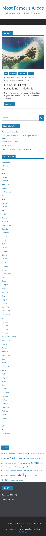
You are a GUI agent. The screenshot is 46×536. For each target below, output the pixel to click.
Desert (4, 255)
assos (17, 458)
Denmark (5, 251)
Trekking (5, 411)
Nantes (4, 318)
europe (34, 463)
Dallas (4, 244)
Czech (4, 240)
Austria (4, 207)
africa (17, 453)
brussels (31, 458)
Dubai (4, 262)
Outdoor (5, 329)
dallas (9, 463)
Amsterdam (6, 184)
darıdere (14, 463)
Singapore (5, 378)
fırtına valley (5, 467)
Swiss (4, 389)
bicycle (27, 458)
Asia (6, 73)
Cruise (4, 236)
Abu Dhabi (6, 162)
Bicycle (4, 218)
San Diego (5, 366)
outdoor (20, 470)
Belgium (5, 210)
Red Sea (5, 352)
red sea (40, 470)
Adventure (6, 166)
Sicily (4, 374)
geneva (11, 467)
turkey (27, 80)
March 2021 (6, 500)
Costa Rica (5, 233)
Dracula (5, 259)
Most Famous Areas (23, 8)
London (4, 303)
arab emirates (5, 458)
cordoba (37, 458)
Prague (4, 348)
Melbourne (6, 311)
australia (22, 458)
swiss (13, 475)
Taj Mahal (5, 392)
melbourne (37, 467)
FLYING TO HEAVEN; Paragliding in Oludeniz (18, 86)
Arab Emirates (7, 192)
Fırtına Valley (6, 274)
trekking (36, 475)
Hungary (5, 285)
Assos (4, 199)
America (5, 181)
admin (8, 77)
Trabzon (5, 400)
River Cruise (6, 355)
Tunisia (4, 415)
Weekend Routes (8, 433)
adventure (11, 454)
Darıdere (5, 248)
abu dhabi (4, 454)
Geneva (4, 281)
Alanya (4, 177)
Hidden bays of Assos (10, 142)
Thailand (5, 396)
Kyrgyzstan (6, 300)
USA (3, 426)
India (4, 288)
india (15, 467)
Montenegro (6, 314)
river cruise (4, 475)
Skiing (4, 381)
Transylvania (6, 404)
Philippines (6, 340)
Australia (5, 203)
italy (18, 467)
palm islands (27, 470)
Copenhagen (6, 225)
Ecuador (5, 266)
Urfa (3, 422)
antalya (42, 454)
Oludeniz (13, 73)
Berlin (4, 214)
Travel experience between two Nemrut (16, 149)
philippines (34, 470)
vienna (11, 480)
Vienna (4, 430)
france (42, 463)
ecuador (27, 463)
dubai (23, 463)
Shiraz (4, 370)
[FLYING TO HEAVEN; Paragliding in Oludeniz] (23, 53)
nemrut (15, 470)
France (4, 277)
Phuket (4, 344)
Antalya (4, 188)
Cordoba (5, 229)
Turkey (31, 73)
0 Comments (30, 77)
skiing (10, 475)
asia (7, 80)
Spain (4, 385)
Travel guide (22, 73)
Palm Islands (6, 333)
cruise (5, 463)
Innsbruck (5, 292)
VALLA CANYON (7, 145)
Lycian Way (6, 307)
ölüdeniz (12, 80)
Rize (3, 359)
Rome (4, 363)
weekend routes (18, 480)
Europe (4, 270)
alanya (22, 454)
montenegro (5, 470)
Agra (3, 173)
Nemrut (5, 322)
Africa (4, 169)
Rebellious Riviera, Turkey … (12, 132)
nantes (11, 470)
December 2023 (8, 495)
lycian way (30, 467)
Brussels (5, 222)
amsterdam (36, 454)
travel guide (19, 80)
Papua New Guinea (9, 337)
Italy (3, 296)
